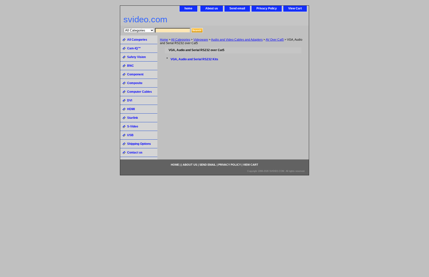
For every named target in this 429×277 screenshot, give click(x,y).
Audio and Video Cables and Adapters (237, 39)
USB (130, 135)
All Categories (180, 39)
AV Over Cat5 (275, 39)
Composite (135, 83)
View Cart (295, 8)
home (188, 8)
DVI (129, 100)
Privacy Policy (266, 8)
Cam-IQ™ (134, 48)
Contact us (135, 152)
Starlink (132, 118)
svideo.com (145, 19)
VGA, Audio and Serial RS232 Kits (194, 59)
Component (135, 74)
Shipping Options (139, 144)
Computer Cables (139, 91)
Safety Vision (136, 57)
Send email (237, 8)
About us (211, 8)
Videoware (200, 39)
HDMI (131, 109)
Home (164, 39)
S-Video (132, 126)
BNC (130, 65)
